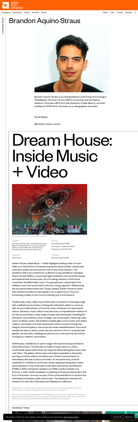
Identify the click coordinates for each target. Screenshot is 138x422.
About (43, 12)
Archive (35, 12)
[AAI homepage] (12, 5)
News (105, 12)
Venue (27, 12)
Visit (112, 12)
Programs (6, 12)
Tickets (120, 12)
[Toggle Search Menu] (135, 12)
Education (17, 12)
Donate (128, 12)
